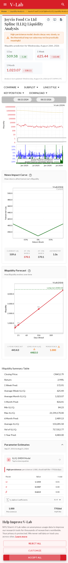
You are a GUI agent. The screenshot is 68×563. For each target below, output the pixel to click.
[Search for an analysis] (63, 4)
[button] (34, 459)
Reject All (35, 543)
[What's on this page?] (48, 19)
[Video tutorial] (54, 19)
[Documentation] (61, 19)
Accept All (34, 557)
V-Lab (16, 4)
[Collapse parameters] (62, 444)
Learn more (21, 536)
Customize (34, 550)
